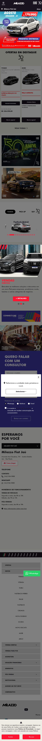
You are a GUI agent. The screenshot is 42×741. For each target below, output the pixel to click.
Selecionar (20, 391)
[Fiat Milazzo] (19, 3)
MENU (3, 4)
